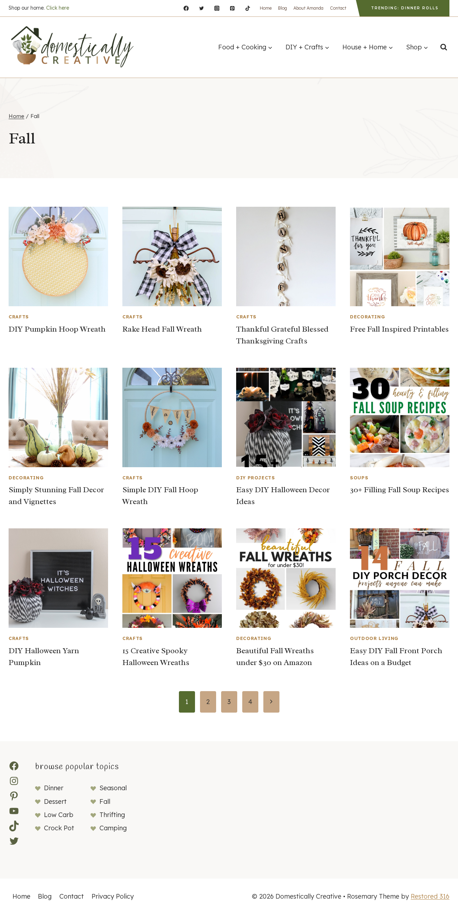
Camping (113, 828)
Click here (57, 8)
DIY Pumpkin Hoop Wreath (57, 329)
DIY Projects (255, 477)
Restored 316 (430, 896)
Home (266, 8)
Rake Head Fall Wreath (162, 329)
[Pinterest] (232, 8)
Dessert (55, 801)
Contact (338, 8)
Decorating (367, 316)
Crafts (19, 316)
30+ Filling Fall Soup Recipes (399, 490)
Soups (359, 477)
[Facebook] (186, 8)
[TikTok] (248, 8)
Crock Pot (59, 828)
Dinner (53, 788)
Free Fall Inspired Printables (399, 329)
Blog (282, 8)
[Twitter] (201, 8)
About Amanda (308, 8)
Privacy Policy (113, 896)
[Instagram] (217, 8)
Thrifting (112, 815)
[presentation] (58, 256)
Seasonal (113, 788)
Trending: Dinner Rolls (405, 8)
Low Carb (58, 815)
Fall (104, 801)
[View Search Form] (443, 47)
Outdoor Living (374, 638)
